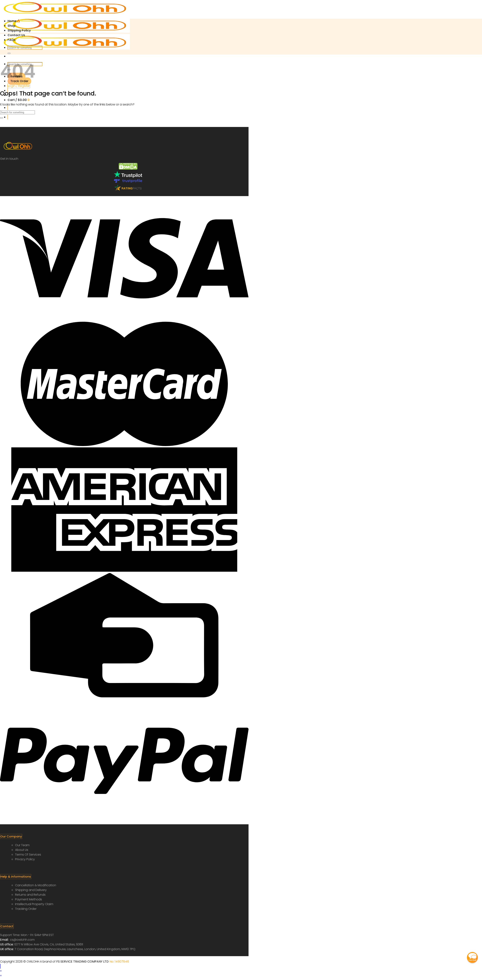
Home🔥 (14, 21)
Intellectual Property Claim (34, 904)
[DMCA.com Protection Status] (128, 169)
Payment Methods (28, 899)
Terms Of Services (28, 854)
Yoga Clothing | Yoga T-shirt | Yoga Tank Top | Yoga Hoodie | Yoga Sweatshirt (85, 954)
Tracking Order (26, 909)
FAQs (11, 40)
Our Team (22, 845)
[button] (472, 957)
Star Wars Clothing (14, 954)
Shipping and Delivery (31, 890)
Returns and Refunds (30, 894)
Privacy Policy (25, 859)
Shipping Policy (19, 30)
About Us (21, 850)
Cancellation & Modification (35, 885)
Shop (11, 26)
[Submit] (9, 53)
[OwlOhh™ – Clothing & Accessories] (65, 31)
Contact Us (16, 35)
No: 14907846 (119, 961)
